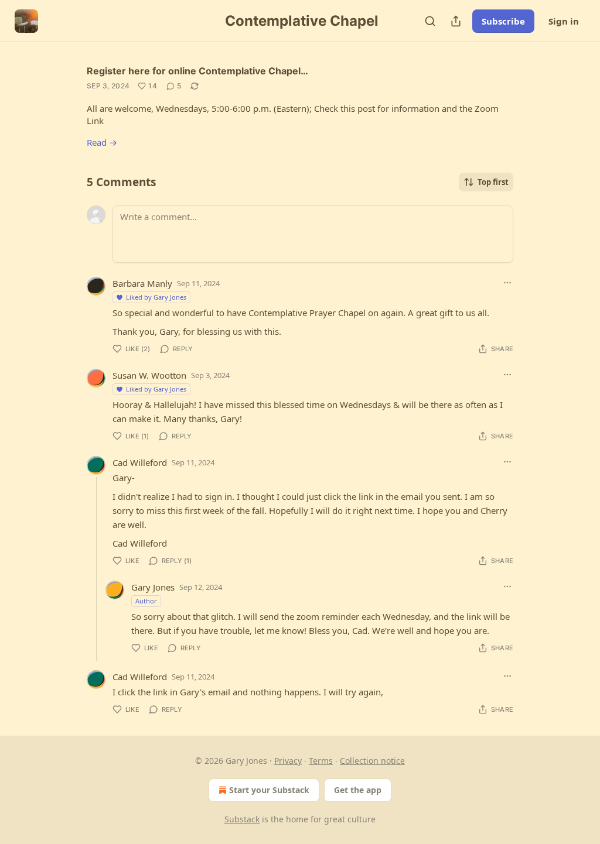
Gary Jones (153, 587)
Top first (493, 182)
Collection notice (372, 760)
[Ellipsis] (507, 282)
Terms (321, 760)
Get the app (357, 789)
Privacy (288, 760)
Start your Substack (269, 789)
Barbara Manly (142, 283)
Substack (242, 819)
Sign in (563, 21)
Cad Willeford (139, 462)
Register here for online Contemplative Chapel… (197, 71)
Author (146, 600)
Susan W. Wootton (149, 375)
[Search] (430, 21)
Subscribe (503, 21)
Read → (102, 142)
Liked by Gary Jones (156, 297)
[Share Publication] (456, 21)
